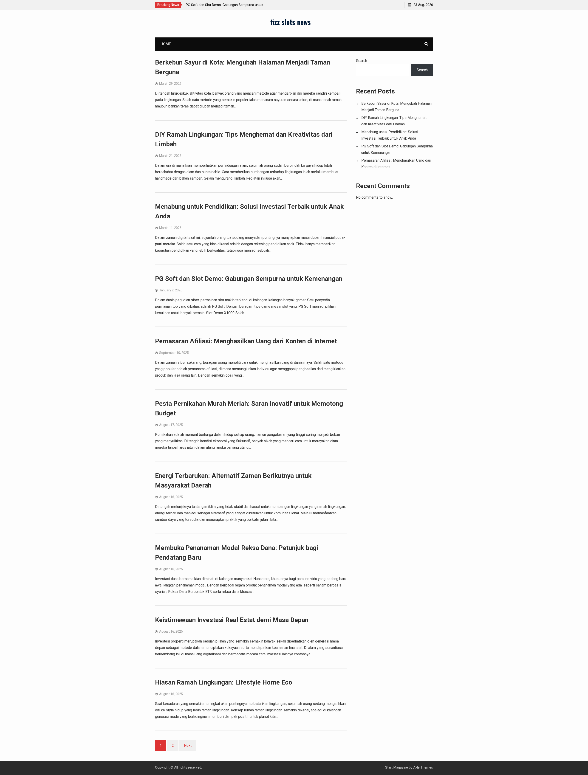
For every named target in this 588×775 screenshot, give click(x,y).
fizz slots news (290, 22)
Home (166, 44)
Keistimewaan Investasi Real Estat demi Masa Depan (231, 620)
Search (361, 61)
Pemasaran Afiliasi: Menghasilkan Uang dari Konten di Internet (246, 341)
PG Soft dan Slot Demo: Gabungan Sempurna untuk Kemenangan (248, 278)
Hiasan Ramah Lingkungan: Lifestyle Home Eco (223, 682)
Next (188, 745)
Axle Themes (423, 767)
